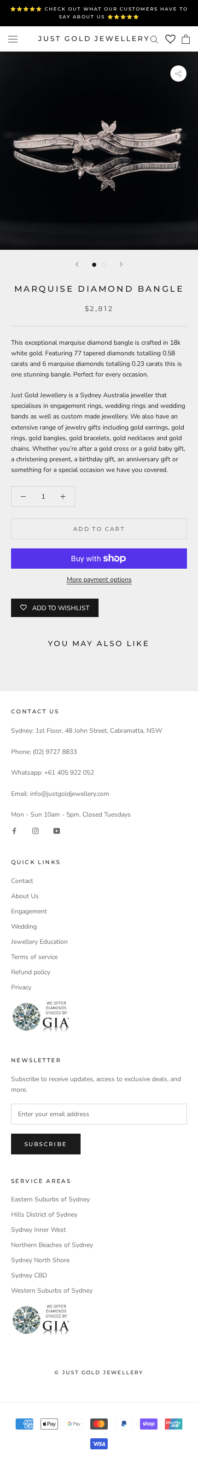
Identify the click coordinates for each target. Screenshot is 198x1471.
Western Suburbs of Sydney (52, 1290)
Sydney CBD (29, 1275)
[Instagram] (35, 830)
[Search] (154, 39)
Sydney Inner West (38, 1229)
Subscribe (45, 1144)
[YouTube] (56, 830)
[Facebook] (14, 830)
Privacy (21, 987)
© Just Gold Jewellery (98, 1372)
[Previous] (77, 264)
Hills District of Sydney (44, 1214)
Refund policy (30, 972)
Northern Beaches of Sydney (52, 1245)
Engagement (29, 911)
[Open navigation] (12, 38)
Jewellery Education (39, 941)
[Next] (121, 264)
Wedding (24, 926)
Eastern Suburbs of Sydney (50, 1199)
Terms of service (34, 957)
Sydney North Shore (40, 1260)
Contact (22, 881)
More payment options (99, 579)
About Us (25, 896)
